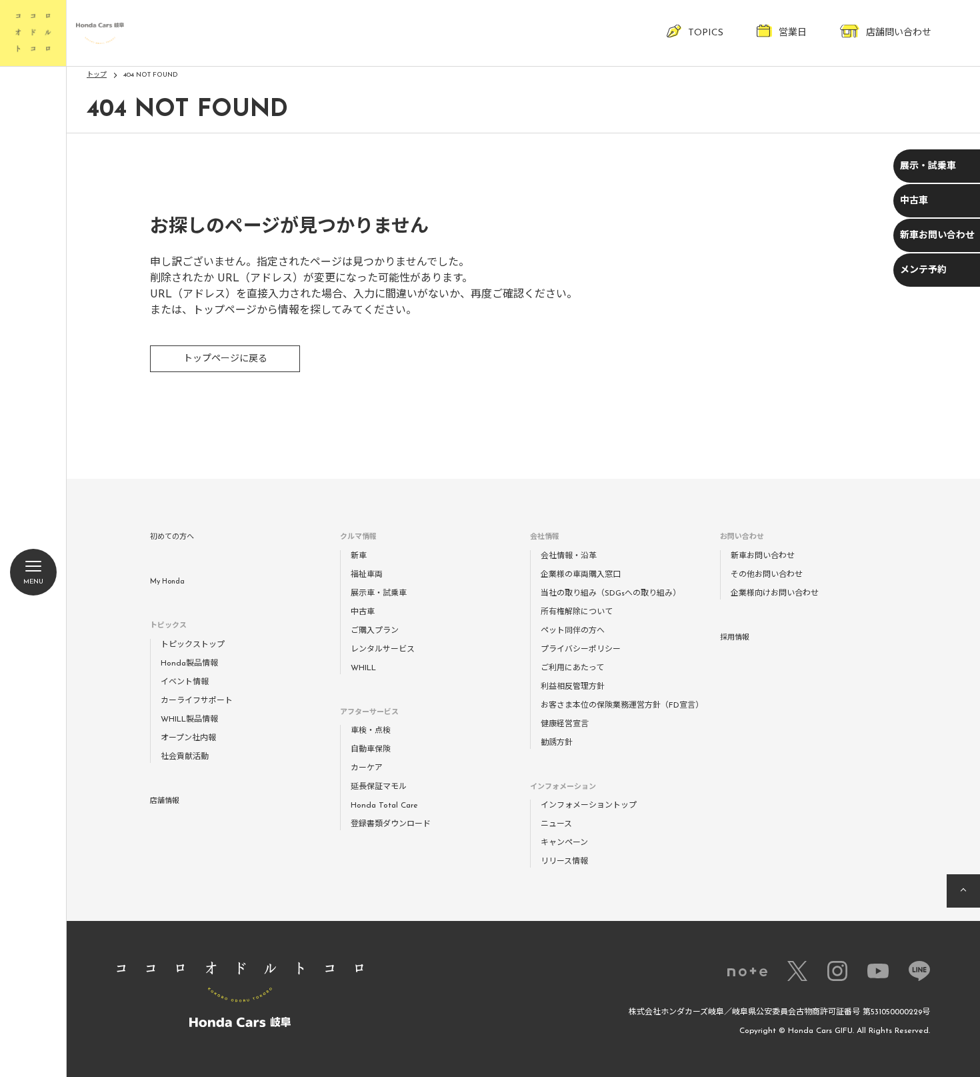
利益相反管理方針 (573, 687)
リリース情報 (564, 862)
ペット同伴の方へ (573, 631)
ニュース (556, 824)
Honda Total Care (384, 806)
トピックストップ (193, 645)
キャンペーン (564, 843)
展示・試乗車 (928, 166)
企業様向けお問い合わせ (775, 594)
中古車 (914, 201)
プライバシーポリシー (581, 650)
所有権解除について (577, 612)
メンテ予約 (923, 270)
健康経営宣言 (565, 724)
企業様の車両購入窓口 (581, 575)
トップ (97, 75)
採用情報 (734, 638)
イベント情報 (185, 682)
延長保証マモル (379, 787)
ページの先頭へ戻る (963, 891)
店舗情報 (164, 801)
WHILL (363, 668)
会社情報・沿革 (569, 556)
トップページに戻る (225, 359)
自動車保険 (371, 750)
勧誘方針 (557, 743)
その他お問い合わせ (767, 575)
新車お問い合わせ (937, 236)
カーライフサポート (197, 701)
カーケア (367, 768)
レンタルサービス (383, 650)
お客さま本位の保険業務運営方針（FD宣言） (622, 706)
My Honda (167, 582)
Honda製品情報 (189, 664)
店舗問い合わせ (898, 33)
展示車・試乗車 (379, 594)
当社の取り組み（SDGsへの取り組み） (611, 594)
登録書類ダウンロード (391, 824)
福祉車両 (367, 575)
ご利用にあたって (572, 668)
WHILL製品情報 (189, 720)
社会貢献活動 (185, 757)
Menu (33, 582)
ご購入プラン (375, 631)
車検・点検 (371, 731)
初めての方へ (172, 537)
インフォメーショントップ (589, 806)
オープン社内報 (188, 738)
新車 (359, 556)
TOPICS (705, 33)
